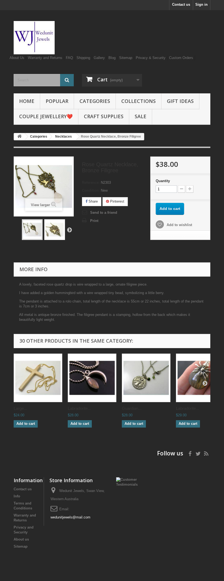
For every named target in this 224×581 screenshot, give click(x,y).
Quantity (163, 181)
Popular (57, 101)
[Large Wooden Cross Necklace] (38, 378)
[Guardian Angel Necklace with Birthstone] (146, 378)
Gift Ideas (180, 101)
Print (94, 221)
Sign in (201, 4)
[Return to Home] (19, 136)
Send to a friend (103, 213)
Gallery (99, 58)
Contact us (181, 4)
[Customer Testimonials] (127, 482)
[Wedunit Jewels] (44, 37)
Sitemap (125, 58)
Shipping (83, 58)
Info (17, 496)
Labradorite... (79, 408)
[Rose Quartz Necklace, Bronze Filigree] (32, 230)
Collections (138, 101)
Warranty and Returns (45, 58)
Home (26, 101)
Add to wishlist (179, 225)
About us (21, 539)
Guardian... (132, 408)
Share (92, 201)
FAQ (69, 58)
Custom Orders (181, 58)
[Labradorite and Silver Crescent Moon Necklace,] (92, 378)
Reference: (91, 182)
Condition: (91, 190)
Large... (20, 408)
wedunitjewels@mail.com (70, 517)
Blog (112, 58)
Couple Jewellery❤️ (46, 116)
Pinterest (116, 201)
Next (69, 229)
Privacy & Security (151, 58)
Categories (94, 101)
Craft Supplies (103, 116)
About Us (17, 58)
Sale (140, 116)
